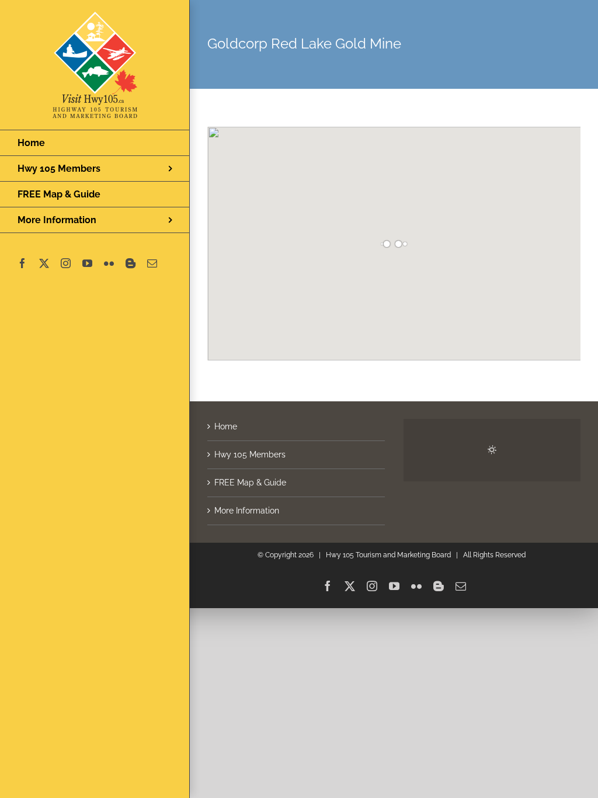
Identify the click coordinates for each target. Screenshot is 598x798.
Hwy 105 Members (250, 454)
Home (225, 426)
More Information (246, 510)
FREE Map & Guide (250, 482)
